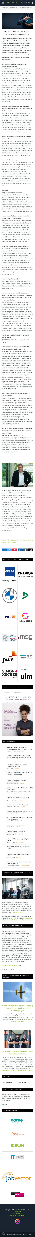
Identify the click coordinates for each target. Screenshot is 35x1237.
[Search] (32, 3)
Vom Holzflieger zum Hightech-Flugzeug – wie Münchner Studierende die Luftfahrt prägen (17, 1008)
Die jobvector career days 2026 (11, 965)
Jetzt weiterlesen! (18, 912)
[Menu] (3, 3)
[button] (3, 1234)
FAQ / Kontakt (17, 1213)
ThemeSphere (27, 1234)
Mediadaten (17, 1211)
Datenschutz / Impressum (17, 1215)
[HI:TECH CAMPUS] (18, 3)
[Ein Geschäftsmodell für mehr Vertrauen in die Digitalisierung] (17, 21)
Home (3, 7)
